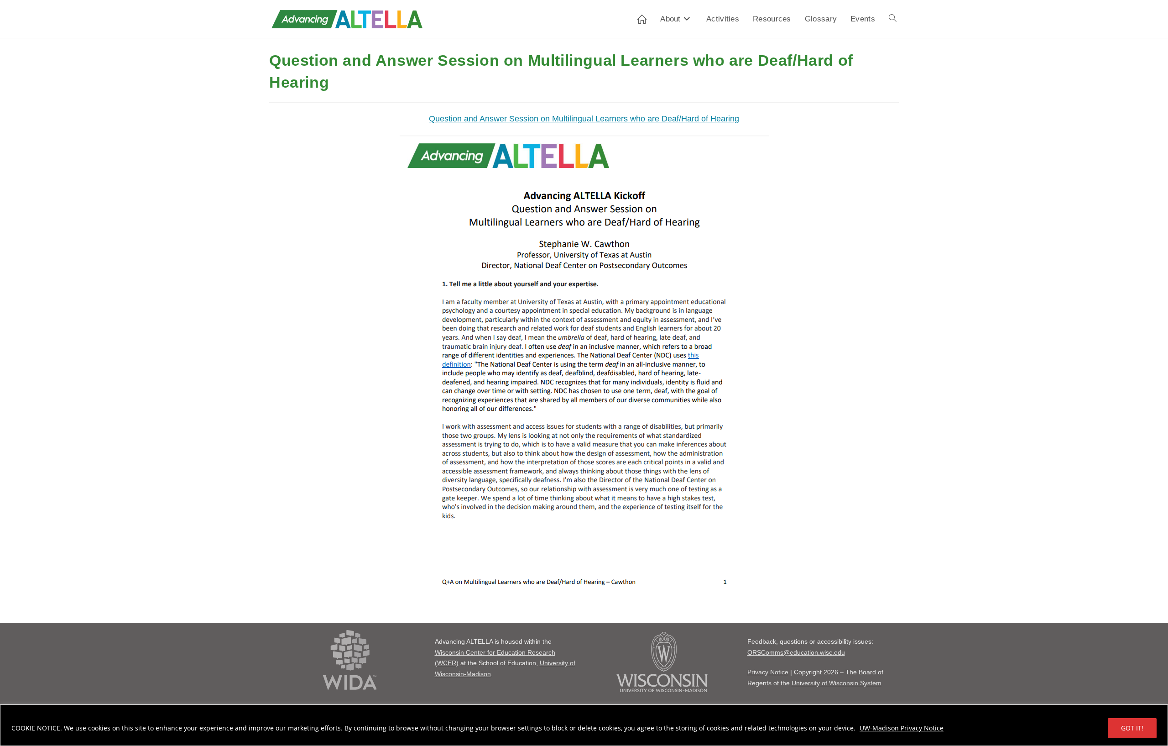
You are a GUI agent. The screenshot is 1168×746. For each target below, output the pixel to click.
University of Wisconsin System (836, 683)
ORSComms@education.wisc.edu (796, 652)
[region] (584, 725)
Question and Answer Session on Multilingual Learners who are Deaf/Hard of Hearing (584, 118)
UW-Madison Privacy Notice (902, 728)
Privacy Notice (767, 672)
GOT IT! (1132, 728)
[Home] (642, 19)
